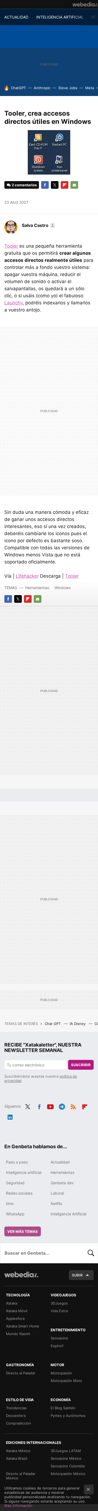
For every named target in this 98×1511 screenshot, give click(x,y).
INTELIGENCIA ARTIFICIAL (60, 17)
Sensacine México (66, 1458)
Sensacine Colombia (68, 1466)
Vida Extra (59, 1311)
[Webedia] (85, 4)
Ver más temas (22, 1231)
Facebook (45, 185)
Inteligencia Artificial (68, 1214)
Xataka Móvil (16, 1311)
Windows (62, 587)
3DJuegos (59, 1303)
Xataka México (18, 1451)
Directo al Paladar (20, 1373)
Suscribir (81, 1065)
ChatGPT (18, 88)
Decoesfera (16, 1415)
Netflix (56, 1203)
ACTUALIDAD (16, 17)
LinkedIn (10, 1116)
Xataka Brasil (16, 1458)
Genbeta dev (62, 1182)
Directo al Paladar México (20, 1475)
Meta (89, 88)
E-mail (74, 185)
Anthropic (42, 88)
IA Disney (78, 1023)
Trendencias (16, 1408)
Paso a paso (17, 1162)
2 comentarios (24, 185)
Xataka (11, 1303)
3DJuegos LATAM (66, 1451)
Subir (77, 1275)
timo (10, 1203)
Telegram (61, 1105)
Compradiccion (18, 1423)
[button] (38, 225)
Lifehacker (27, 576)
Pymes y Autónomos (68, 1415)
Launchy (13, 302)
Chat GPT (53, 1023)
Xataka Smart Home (22, 1326)
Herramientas (37, 587)
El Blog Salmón (63, 1408)
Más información (18, 1505)
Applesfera (15, 1318)
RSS (73, 1105)
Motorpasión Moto (66, 1380)
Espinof (57, 1346)
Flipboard (64, 185)
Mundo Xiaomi (18, 1334)
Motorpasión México (68, 1473)
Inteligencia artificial (23, 1172)
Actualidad (60, 1162)
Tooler (11, 246)
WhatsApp (15, 1214)
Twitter (55, 185)
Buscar (91, 1253)
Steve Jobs (67, 88)
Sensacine (59, 1338)
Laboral (57, 1193)
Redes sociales (19, 1193)
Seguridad (15, 1182)
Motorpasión (61, 1373)
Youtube (50, 1105)
